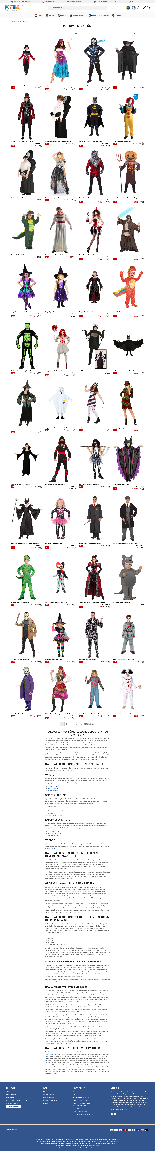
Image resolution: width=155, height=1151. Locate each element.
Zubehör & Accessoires (100, 15)
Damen (40, 15)
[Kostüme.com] (14, 7)
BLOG (74, 1092)
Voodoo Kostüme (50, 848)
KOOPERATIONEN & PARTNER (82, 1103)
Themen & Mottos (79, 15)
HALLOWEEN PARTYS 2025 (81, 1097)
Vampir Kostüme (53, 790)
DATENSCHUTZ (11, 1094)
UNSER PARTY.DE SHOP (80, 1111)
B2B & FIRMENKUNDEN (80, 1106)
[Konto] (138, 7)
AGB (7, 1092)
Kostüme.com (13, 1129)
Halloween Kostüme (22, 21)
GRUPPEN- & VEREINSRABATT (82, 1100)
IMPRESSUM (10, 1097)
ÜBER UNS (76, 1094)
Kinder (63, 15)
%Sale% (118, 15)
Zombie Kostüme (53, 786)
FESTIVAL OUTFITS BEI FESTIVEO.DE (84, 1114)
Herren (52, 15)
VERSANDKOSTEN (48, 1097)
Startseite (13, 21)
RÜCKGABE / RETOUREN (49, 1100)
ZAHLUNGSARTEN (48, 1094)
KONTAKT (45, 1103)
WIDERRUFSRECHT (12, 1103)
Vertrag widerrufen (13, 1106)
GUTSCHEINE (77, 1109)
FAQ (43, 1092)
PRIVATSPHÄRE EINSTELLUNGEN (16, 1100)
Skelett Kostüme (53, 788)
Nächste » (89, 724)
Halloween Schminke (51, 1054)
